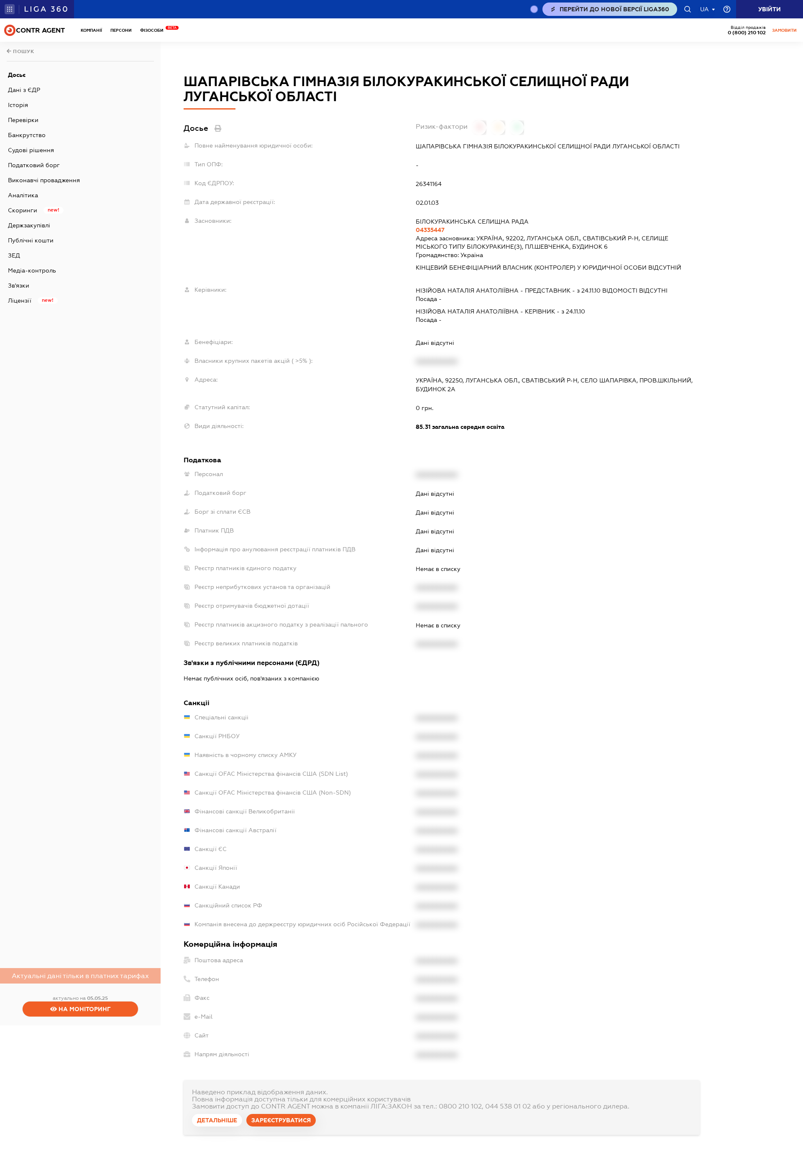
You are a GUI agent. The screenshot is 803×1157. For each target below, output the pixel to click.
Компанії (91, 30)
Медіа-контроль (32, 270)
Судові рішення (31, 150)
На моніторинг (84, 1009)
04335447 (430, 230)
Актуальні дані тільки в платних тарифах (80, 975)
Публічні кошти (31, 240)
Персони (121, 30)
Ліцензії (19, 300)
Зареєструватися (281, 1120)
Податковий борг (34, 165)
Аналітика (23, 195)
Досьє (17, 74)
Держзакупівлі (29, 225)
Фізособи (154, 30)
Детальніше (217, 1120)
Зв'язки (18, 285)
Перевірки (23, 120)
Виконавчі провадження (44, 180)
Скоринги (22, 210)
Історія (18, 105)
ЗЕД (14, 255)
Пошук (23, 51)
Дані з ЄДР (24, 90)
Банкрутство (27, 135)
